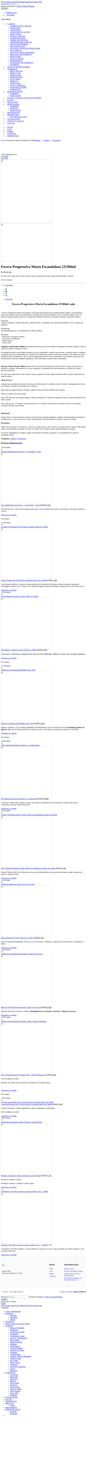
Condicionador (18, 38)
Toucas (11, 123)
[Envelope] (13, 1276)
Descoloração (17, 46)
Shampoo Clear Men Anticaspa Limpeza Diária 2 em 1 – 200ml (24, 1245)
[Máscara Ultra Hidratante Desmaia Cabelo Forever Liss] (43, 979)
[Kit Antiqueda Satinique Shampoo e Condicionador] (43, 771)
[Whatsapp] (10, 1276)
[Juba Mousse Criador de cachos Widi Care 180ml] (43, 622)
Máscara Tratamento (21, 54)
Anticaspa (15, 28)
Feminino (14, 94)
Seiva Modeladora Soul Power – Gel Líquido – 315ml (20, 505)
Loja (9, 129)
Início (10, 127)
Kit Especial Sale (18, 117)
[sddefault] (26, 261)
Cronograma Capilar (21, 42)
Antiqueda (15, 30)
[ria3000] (4, 156)
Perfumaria (13, 104)
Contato (11, 134)
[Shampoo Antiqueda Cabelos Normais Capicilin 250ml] (43, 1148)
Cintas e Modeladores (18, 67)
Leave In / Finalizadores (22, 52)
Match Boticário (11, 1407)
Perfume (32, 6)
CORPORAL (12, 69)
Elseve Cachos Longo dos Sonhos (24, 98)
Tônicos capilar (15, 121)
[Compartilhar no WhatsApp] (6, 293)
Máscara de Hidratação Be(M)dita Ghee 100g (17, 724)
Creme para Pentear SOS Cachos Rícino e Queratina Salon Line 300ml (26, 1104)
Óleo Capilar (16, 59)
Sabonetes (15, 89)
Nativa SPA (15, 83)
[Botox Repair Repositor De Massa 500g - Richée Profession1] (43, 1047)
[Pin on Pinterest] (6, 291)
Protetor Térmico (19, 44)
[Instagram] (6, 1276)
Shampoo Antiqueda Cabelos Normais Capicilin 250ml (21, 1176)
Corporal (25, 6)
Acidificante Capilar (20, 26)
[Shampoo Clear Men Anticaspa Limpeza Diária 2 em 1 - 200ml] (43, 1217)
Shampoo (14, 65)
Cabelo (19, 6)
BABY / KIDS (15, 34)
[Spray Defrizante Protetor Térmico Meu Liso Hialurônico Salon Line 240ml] (43, 840)
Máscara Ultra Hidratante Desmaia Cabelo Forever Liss (21, 1007)
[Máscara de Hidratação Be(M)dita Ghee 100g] (43, 696)
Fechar (3, 1301)
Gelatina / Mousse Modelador (25, 48)
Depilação (15, 73)
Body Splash (16, 71)
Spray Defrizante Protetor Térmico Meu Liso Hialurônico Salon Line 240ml (28, 868)
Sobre (10, 132)
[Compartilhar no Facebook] (5, 289)
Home (38, 140)
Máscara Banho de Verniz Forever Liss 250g (17, 938)
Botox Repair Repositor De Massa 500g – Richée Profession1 (23, 1075)
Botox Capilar (17, 36)
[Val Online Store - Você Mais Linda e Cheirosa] (21, 2)
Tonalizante (13, 119)
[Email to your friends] (6, 295)
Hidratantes (16, 77)
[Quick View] (2, 450)
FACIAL (10, 100)
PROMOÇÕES (13, 115)
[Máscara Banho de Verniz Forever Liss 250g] (43, 910)
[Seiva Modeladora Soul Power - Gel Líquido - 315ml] (43, 477)
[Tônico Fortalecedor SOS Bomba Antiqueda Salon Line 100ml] (43, 552)
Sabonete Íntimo (18, 87)
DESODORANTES (14, 92)
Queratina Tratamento (21, 63)
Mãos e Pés (12, 102)
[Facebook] (3, 1276)
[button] (9, 515)
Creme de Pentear (19, 40)
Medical (14, 81)
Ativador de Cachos (20, 32)
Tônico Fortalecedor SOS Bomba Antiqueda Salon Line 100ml (23, 580)
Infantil (14, 108)
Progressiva (16, 61)
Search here (5, 4)
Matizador (15, 57)
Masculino (15, 96)
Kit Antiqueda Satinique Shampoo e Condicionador (19, 799)
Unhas (12, 1405)
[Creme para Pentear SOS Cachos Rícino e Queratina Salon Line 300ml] (43, 1102)
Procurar (4, 8)
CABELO (11, 24)
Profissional (13, 113)
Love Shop (15, 79)
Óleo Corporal (17, 85)
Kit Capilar (15, 50)
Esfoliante (15, 75)
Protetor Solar (15, 1387)
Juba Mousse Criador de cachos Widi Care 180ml (19, 650)
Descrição (9, 299)
